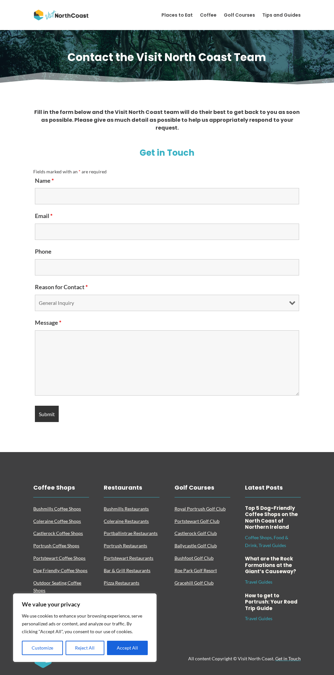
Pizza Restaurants (121, 583)
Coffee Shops (258, 537)
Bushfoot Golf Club (194, 558)
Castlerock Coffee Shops (58, 533)
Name (44, 180)
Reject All (85, 648)
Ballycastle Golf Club (196, 545)
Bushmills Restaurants (126, 508)
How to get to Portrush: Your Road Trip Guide (271, 602)
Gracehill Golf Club (194, 583)
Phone (43, 251)
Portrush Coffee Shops (56, 545)
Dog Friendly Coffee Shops (60, 570)
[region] (85, 627)
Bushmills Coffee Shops (57, 508)
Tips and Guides (281, 15)
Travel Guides (272, 545)
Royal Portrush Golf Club (200, 508)
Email (44, 215)
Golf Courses (239, 15)
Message (48, 322)
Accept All (127, 648)
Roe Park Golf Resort (196, 570)
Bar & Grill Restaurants (127, 570)
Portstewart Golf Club (197, 521)
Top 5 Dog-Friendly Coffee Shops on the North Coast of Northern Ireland (271, 518)
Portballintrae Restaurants (131, 533)
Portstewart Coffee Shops (59, 558)
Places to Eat (177, 15)
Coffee (208, 15)
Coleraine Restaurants (126, 521)
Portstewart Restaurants (128, 558)
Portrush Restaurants (125, 545)
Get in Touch (288, 658)
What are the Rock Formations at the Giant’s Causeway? (270, 565)
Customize (42, 648)
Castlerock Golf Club (196, 533)
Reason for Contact (61, 286)
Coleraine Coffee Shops (57, 521)
